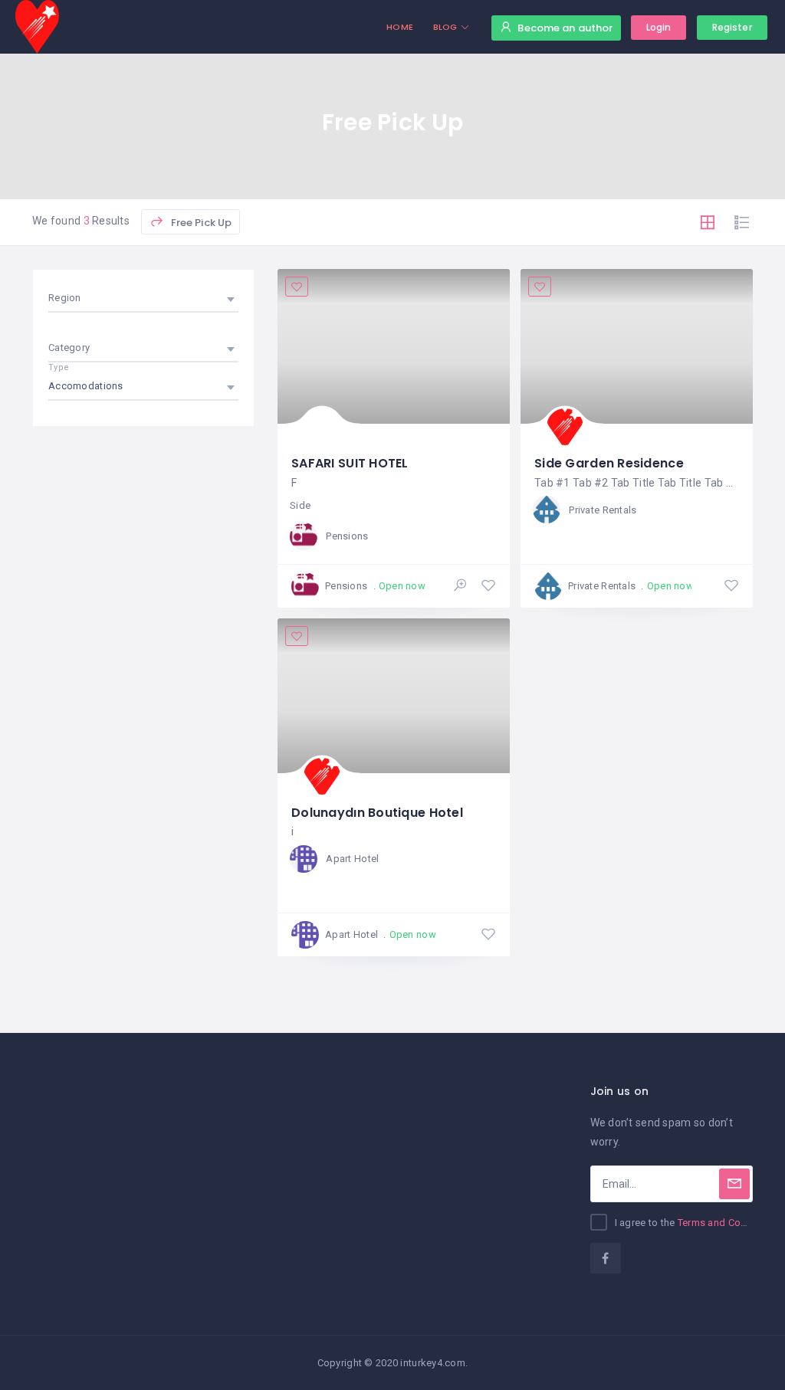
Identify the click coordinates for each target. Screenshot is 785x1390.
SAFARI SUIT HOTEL (350, 463)
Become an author (565, 28)
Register (732, 27)
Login (659, 27)
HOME (399, 27)
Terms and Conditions (728, 1222)
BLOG (445, 27)
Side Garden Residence (609, 463)
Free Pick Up (200, 222)
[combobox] (143, 298)
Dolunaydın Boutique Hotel (377, 812)
